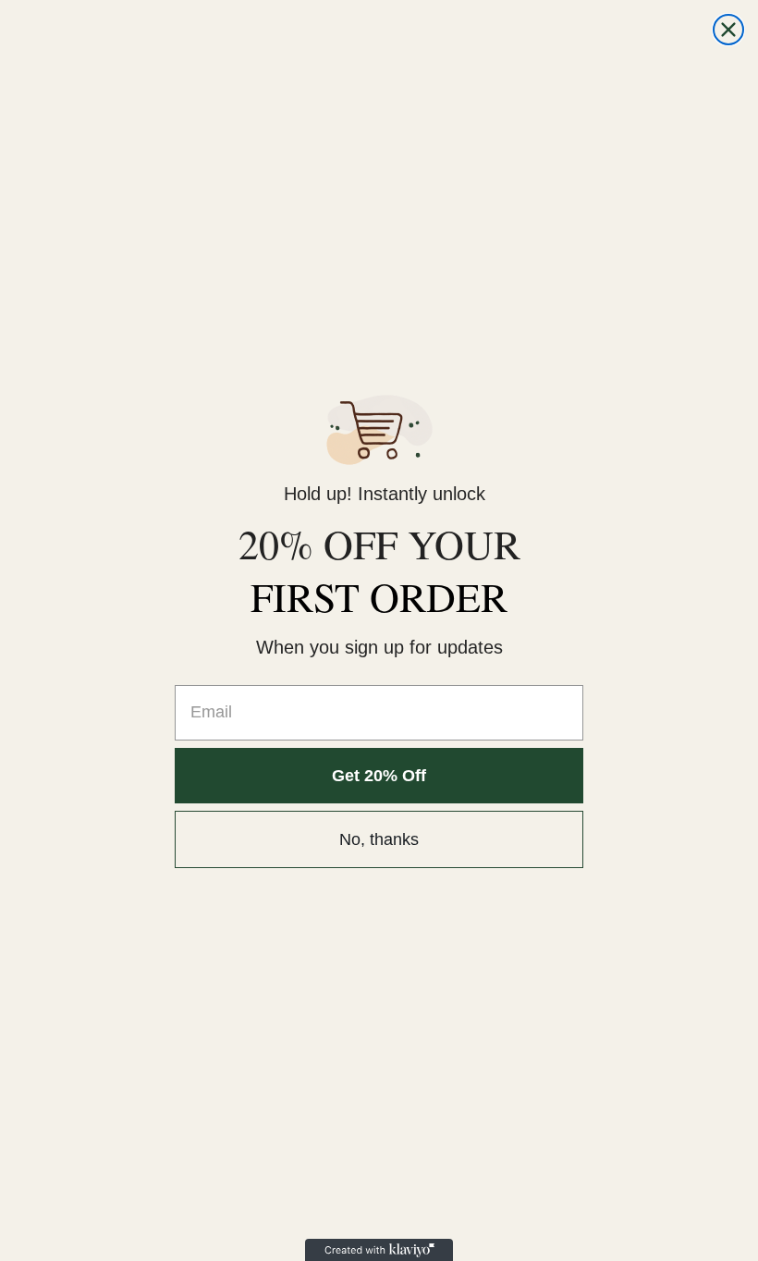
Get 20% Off (379, 775)
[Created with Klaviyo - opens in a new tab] (379, 1250)
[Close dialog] (728, 29)
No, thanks (379, 839)
